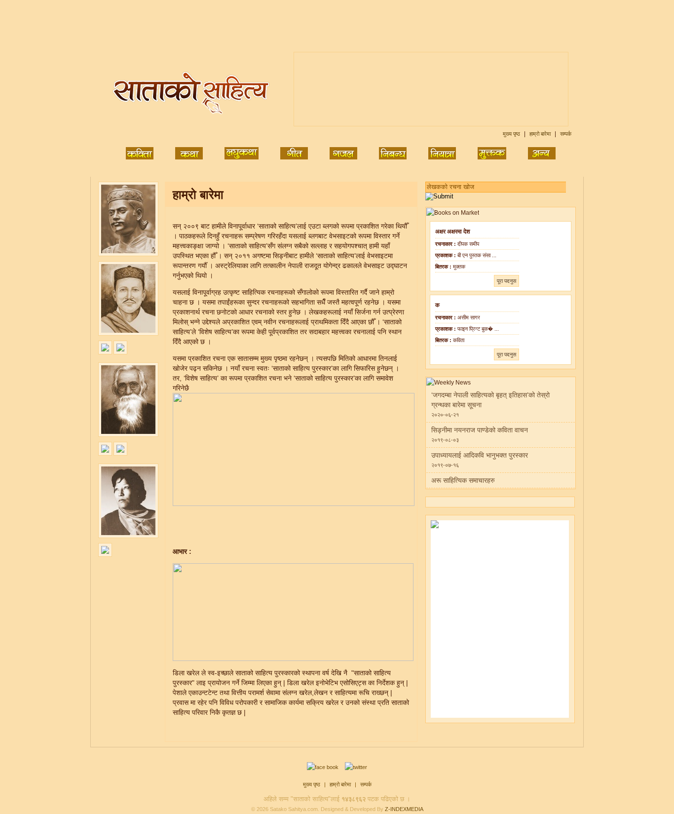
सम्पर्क (565, 134)
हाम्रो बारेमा (540, 134)
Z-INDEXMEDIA (404, 809)
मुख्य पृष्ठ (512, 134)
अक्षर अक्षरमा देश (452, 231)
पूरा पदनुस (506, 281)
